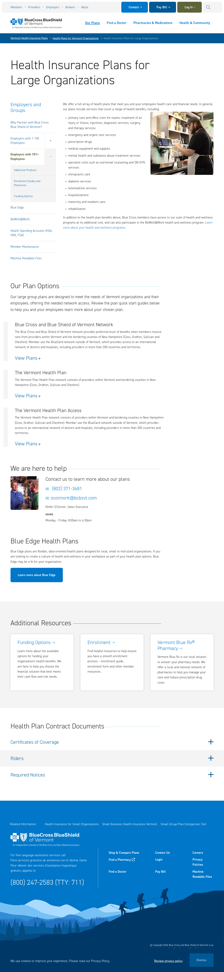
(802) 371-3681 (66, 489)
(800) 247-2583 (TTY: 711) (47, 882)
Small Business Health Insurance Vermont (129, 824)
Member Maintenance (24, 247)
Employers (52, 7)
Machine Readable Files (26, 258)
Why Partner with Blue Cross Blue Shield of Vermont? (29, 124)
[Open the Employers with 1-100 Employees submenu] (50, 141)
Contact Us (162, 853)
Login (158, 859)
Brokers (70, 7)
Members (16, 7)
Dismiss (201, 960)
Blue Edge (17, 207)
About (84, 7)
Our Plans (92, 22)
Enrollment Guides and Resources (27, 183)
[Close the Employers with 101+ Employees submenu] (50, 157)
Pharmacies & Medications (152, 22)
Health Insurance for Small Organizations (72, 824)
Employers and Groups (25, 107)
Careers (197, 853)
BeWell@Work (20, 219)
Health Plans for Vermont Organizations (76, 38)
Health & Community (194, 22)
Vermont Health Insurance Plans (29, 38)
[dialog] (112, 960)
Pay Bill (161, 7)
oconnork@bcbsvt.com (74, 498)
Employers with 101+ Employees (24, 156)
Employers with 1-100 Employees (24, 140)
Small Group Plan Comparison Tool (183, 824)
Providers (34, 7)
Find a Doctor (116, 22)
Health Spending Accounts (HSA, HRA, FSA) (31, 233)
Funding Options (23, 196)
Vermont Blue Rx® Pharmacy (176, 645)
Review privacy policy (168, 961)
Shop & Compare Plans (124, 853)
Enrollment (99, 642)
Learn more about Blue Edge (36, 575)
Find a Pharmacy (120, 860)
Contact (134, 7)
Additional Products (25, 170)
